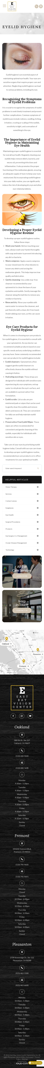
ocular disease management (16, 543)
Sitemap (25, 1059)
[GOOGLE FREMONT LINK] (22, 663)
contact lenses (11, 501)
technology (10, 550)
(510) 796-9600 (22, 864)
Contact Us (21, 610)
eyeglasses (10, 508)
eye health (10, 515)
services (9, 494)
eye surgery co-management (16, 536)
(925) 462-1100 (22, 973)
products (9, 529)
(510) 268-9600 (22, 756)
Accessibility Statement (25, 1057)
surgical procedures (13, 522)
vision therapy (11, 487)
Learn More (22, 576)
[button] (36, 6)
